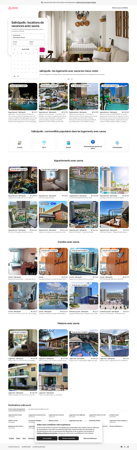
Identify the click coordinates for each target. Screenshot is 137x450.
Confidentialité (26, 447)
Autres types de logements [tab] (16, 409)
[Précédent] (65, 79)
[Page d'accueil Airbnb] (13, 8)
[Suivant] (71, 79)
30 (14, 76)
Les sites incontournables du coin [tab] (38, 409)
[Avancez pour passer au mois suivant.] (36, 49)
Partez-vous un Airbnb (120, 8)
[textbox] (20, 44)
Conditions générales (38, 447)
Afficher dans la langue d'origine (86, 2)
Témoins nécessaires (68, 438)
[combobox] (28, 37)
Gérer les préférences (90, 438)
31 (18, 76)
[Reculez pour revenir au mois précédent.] (14, 49)
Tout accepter (47, 438)
